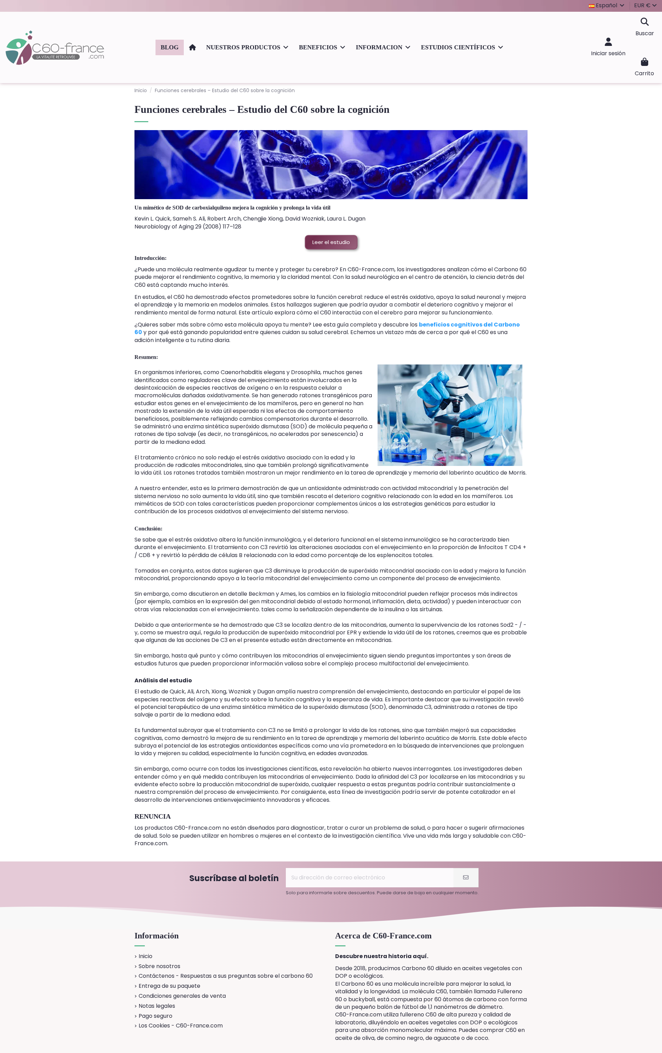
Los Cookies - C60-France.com (181, 1026)
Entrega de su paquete (169, 986)
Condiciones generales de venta (182, 996)
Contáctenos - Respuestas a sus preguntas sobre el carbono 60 (226, 976)
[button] (247, 47)
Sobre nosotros (159, 966)
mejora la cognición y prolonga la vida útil (280, 208)
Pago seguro (155, 1016)
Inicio (145, 956)
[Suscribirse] (466, 877)
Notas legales (157, 1006)
